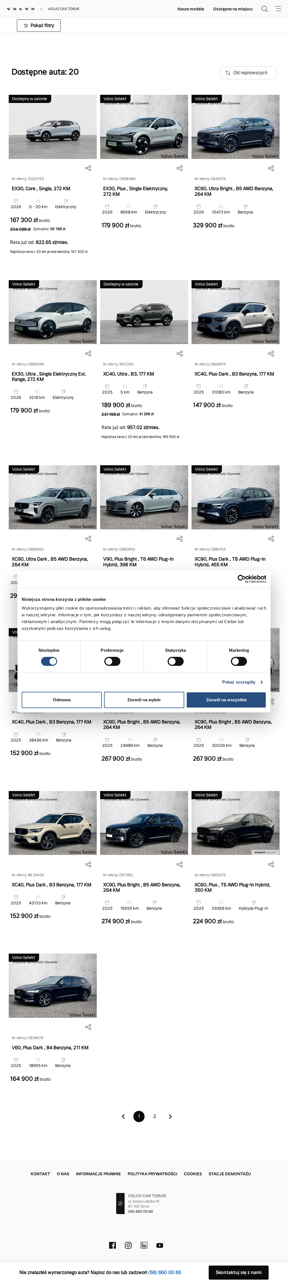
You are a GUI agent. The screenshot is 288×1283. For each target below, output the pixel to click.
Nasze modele (190, 9)
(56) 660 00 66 (140, 1211)
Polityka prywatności (152, 1173)
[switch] (112, 661)
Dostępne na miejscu (233, 9)
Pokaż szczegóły (239, 682)
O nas (63, 1173)
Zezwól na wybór (144, 699)
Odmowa (62, 699)
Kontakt (40, 1173)
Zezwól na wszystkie (226, 699)
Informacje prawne (98, 1173)
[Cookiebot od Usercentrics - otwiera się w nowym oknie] (241, 579)
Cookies (193, 1173)
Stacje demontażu (230, 1173)
